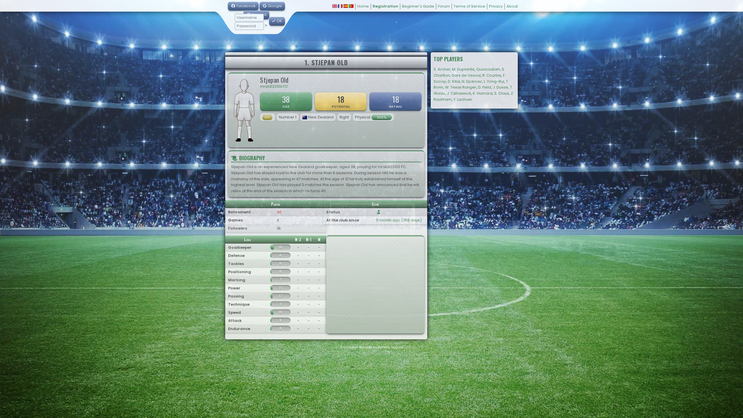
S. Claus (501, 93)
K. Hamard (483, 93)
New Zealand (320, 117)
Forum (444, 6)
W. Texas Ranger (460, 87)
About (512, 6)
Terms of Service (469, 6)
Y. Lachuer (462, 99)
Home (363, 6)
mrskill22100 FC (274, 86)
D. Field (484, 87)
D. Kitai (454, 81)
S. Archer (442, 69)
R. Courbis (491, 75)
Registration (385, 6)
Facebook (246, 6)
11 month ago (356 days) (399, 220)
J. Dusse (500, 87)
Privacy (496, 6)
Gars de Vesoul (466, 75)
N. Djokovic (472, 81)
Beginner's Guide (418, 6)
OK (278, 21)
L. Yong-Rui (494, 81)
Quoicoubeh (488, 69)
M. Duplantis (463, 69)
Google (274, 6)
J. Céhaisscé (459, 93)
